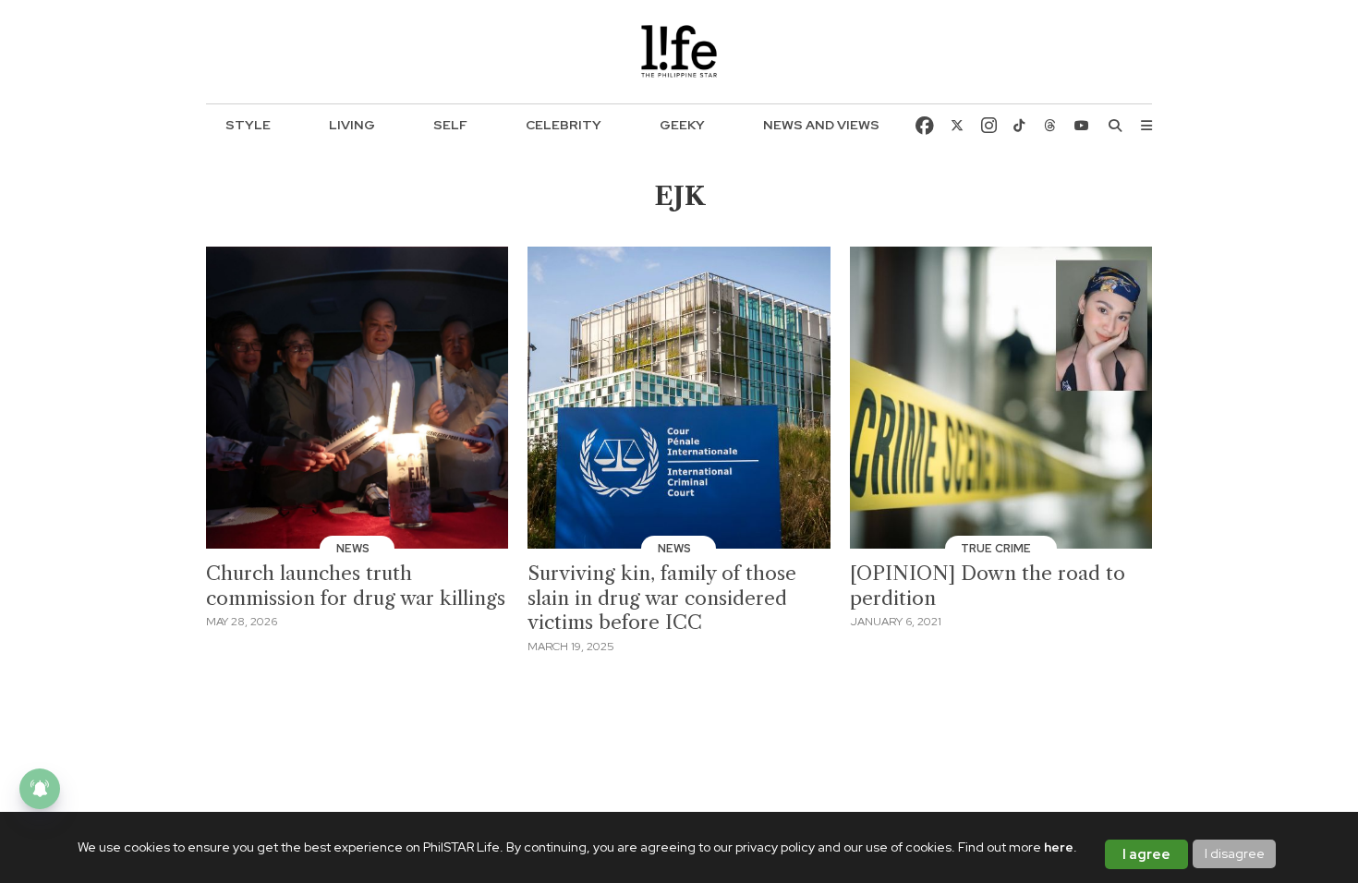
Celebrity (563, 124)
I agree (1146, 854)
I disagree (1235, 853)
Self (450, 124)
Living (352, 124)
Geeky (682, 124)
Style (248, 124)
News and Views (821, 124)
